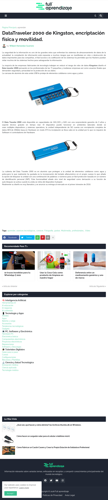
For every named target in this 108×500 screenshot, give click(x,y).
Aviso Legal (70, 495)
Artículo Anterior (10, 286)
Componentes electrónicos (13, 339)
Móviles (5, 316)
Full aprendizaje (62, 491)
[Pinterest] (42, 237)
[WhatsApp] (37, 237)
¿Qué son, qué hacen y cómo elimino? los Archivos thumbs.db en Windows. (49, 425)
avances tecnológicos (25, 231)
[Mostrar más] (53, 237)
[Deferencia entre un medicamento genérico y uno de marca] (89, 260)
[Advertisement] (54, 207)
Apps (4, 318)
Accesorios (6, 323)
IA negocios (7, 308)
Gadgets (5, 329)
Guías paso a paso (10, 352)
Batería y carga (8, 321)
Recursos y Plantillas (11, 360)
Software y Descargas (11, 347)
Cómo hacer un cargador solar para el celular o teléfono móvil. (43, 436)
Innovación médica (10, 365)
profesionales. (78, 231)
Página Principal (9, 27)
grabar (57, 231)
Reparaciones (8, 344)
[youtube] (57, 480)
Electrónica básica (10, 336)
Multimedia (66, 231)
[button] (6, 16)
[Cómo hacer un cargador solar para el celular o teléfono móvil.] (8, 439)
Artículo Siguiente (97, 286)
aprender (22, 27)
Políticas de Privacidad (52, 495)
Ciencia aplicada (9, 368)
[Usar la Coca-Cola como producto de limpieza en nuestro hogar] (54, 260)
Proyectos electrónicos (12, 342)
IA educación (7, 305)
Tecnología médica (10, 370)
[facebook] (45, 480)
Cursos (5, 355)
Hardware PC (8, 334)
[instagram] (62, 480)
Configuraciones (9, 357)
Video (87, 231)
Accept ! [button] (10, 493)
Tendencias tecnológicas (12, 326)
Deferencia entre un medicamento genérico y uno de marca (89, 275)
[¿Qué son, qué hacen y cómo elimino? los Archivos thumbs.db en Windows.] (8, 428)
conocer (39, 231)
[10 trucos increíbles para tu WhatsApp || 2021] (18, 260)
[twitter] (51, 480)
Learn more (24, 488)
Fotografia (48, 231)
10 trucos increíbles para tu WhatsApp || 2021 (17, 274)
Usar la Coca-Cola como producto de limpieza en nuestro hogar (51, 275)
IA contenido (7, 311)
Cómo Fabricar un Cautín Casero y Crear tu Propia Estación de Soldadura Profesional (53, 447)
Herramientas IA (9, 303)
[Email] (48, 237)
